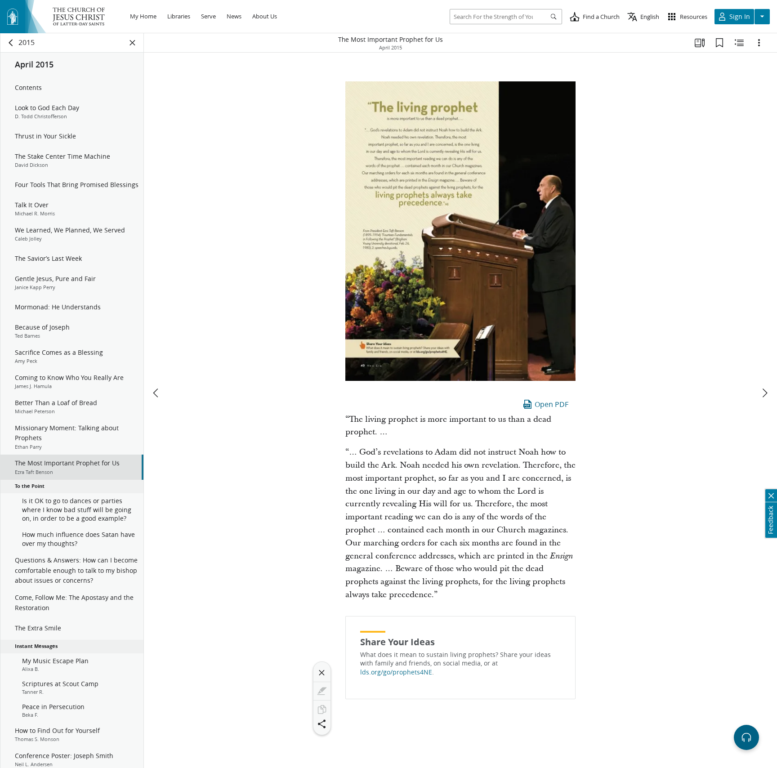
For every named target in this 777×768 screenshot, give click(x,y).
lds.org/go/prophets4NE (396, 672)
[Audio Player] (746, 737)
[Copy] (322, 709)
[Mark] (322, 691)
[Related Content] (739, 43)
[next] (764, 393)
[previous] (156, 393)
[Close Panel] (132, 43)
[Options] (759, 43)
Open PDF (551, 404)
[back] (11, 43)
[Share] (322, 724)
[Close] (322, 672)
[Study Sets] (700, 43)
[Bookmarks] (719, 43)
